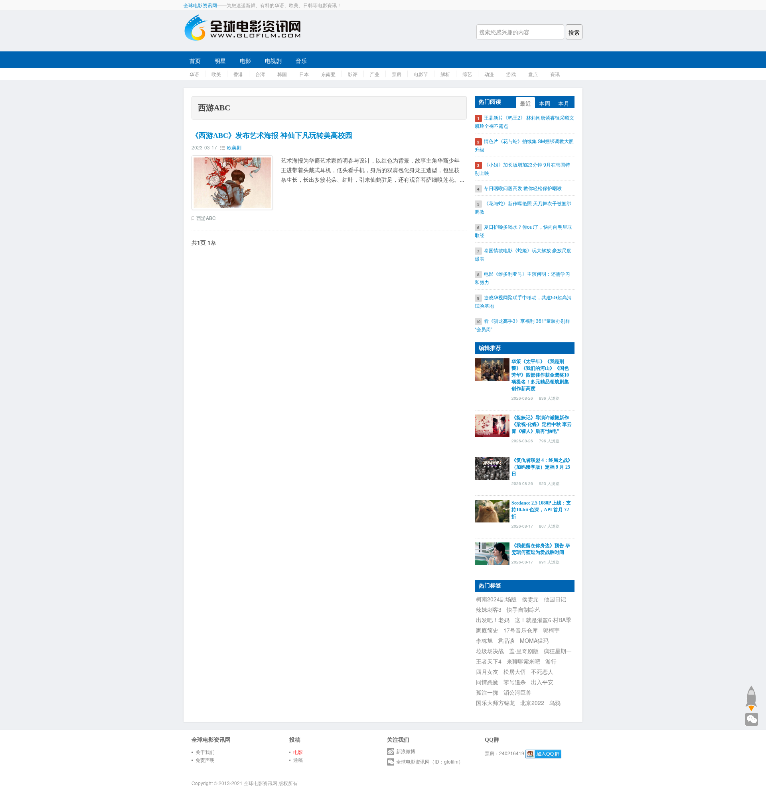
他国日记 (555, 599)
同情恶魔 (487, 682)
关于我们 (205, 751)
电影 (245, 61)
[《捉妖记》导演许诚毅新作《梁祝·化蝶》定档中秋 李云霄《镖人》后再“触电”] (492, 425)
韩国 (282, 74)
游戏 (511, 74)
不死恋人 (542, 671)
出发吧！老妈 (492, 620)
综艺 (467, 74)
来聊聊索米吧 (523, 661)
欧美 (216, 74)
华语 (194, 74)
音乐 (301, 61)
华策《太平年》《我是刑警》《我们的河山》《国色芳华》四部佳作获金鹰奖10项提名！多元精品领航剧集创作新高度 (540, 375)
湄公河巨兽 (517, 692)
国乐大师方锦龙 (495, 703)
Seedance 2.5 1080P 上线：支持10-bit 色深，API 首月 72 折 (541, 509)
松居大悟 (514, 671)
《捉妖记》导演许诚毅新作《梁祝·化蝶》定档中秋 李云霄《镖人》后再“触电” (541, 424)
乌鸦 (555, 703)
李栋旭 (484, 640)
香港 (238, 74)
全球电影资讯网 (200, 5)
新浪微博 (405, 751)
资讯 (555, 74)
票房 (396, 74)
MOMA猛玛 (534, 640)
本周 (544, 103)
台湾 (260, 74)
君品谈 (506, 640)
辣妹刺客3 (488, 609)
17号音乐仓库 (520, 630)
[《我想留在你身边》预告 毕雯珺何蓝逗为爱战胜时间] (492, 553)
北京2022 (532, 703)
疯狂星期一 (558, 651)
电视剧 (273, 61)
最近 (525, 103)
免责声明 (205, 759)
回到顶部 (751, 698)
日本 (304, 74)
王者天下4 (488, 661)
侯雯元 (530, 599)
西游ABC (206, 217)
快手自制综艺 (523, 609)
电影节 (421, 74)
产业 (374, 74)
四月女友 (487, 671)
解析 (445, 74)
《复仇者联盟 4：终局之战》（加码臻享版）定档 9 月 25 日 (542, 467)
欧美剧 (234, 147)
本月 (563, 103)
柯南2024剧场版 (496, 599)
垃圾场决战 (490, 651)
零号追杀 (514, 682)
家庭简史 (487, 630)
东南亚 (328, 74)
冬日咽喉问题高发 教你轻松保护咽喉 (523, 188)
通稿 (298, 759)
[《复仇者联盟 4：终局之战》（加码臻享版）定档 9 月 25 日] (492, 467)
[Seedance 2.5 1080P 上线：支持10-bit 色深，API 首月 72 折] (492, 510)
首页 (195, 61)
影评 (352, 74)
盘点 (533, 74)
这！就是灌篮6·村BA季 (543, 620)
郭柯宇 (551, 630)
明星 (220, 61)
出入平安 (542, 682)
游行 (551, 661)
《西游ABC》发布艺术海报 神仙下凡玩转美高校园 (272, 135)
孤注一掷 (487, 692)
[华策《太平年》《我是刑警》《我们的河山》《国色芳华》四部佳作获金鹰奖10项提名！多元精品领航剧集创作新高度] (492, 369)
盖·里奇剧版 (524, 651)
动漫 (489, 74)
